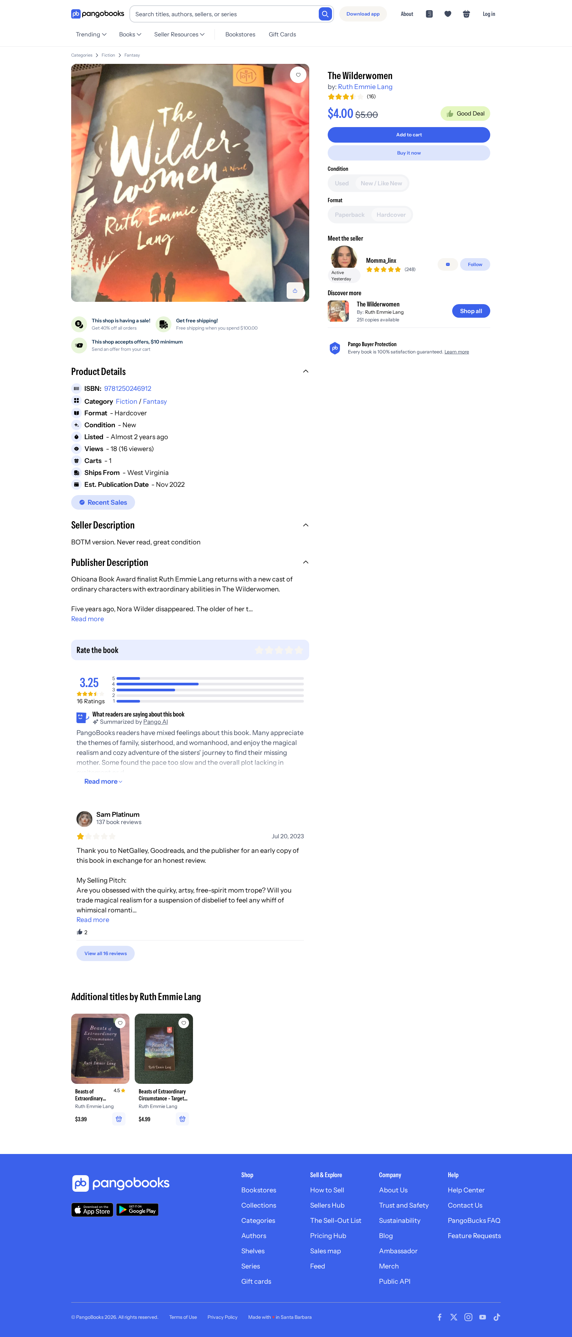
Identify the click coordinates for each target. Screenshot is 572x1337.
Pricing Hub (328, 1236)
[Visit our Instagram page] (468, 1317)
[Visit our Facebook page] (440, 1317)
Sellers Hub (327, 1205)
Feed (317, 1266)
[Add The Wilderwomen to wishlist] (298, 75)
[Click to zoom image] (190, 183)
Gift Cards (282, 34)
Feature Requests (474, 1236)
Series (250, 1266)
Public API (394, 1281)
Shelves (252, 1251)
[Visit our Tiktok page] (497, 1317)
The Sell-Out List (335, 1220)
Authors (253, 1236)
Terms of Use (183, 1317)
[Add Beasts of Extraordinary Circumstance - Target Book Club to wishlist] (183, 1023)
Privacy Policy (223, 1317)
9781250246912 (127, 388)
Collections (258, 1205)
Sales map (325, 1251)
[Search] (325, 14)
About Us (393, 1190)
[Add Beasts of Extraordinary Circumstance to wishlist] (120, 1023)
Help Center (466, 1190)
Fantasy (132, 55)
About (407, 13)
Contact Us (465, 1205)
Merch (389, 1266)
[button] (190, 372)
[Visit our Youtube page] (483, 1317)
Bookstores (240, 34)
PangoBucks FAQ (474, 1220)
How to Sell (327, 1190)
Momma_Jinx (381, 260)
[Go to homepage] (97, 14)
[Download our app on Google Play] (137, 1209)
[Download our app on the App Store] (92, 1210)
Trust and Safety (404, 1205)
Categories (81, 55)
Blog (386, 1236)
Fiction (108, 55)
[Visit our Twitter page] (454, 1317)
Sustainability (399, 1220)
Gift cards (256, 1281)
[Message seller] (448, 264)
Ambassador (398, 1251)
